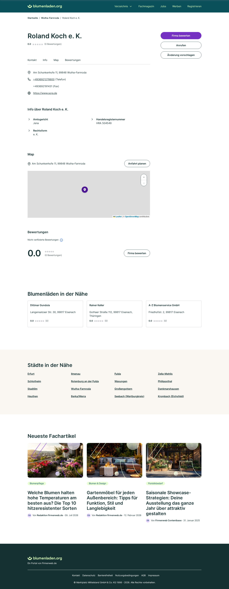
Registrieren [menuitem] (194, 6)
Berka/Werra (78, 396)
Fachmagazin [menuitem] (146, 6)
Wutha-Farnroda (50, 18)
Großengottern (123, 388)
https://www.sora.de (45, 93)
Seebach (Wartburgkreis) (129, 396)
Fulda (117, 373)
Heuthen (33, 396)
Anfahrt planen (137, 163)
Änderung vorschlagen (181, 55)
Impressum (153, 575)
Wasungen (120, 381)
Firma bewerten (137, 253)
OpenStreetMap (132, 216)
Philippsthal (165, 381)
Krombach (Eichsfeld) (171, 396)
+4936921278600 (44, 79)
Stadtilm (32, 388)
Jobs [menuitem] (163, 6)
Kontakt (76, 575)
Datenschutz (88, 575)
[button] (85, 190)
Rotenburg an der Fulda (85, 381)
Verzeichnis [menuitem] (121, 6)
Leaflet (118, 216)
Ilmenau (75, 373)
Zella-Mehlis (165, 373)
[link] (55, 314)
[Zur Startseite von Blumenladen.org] (45, 6)
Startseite (33, 18)
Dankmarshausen (168, 388)
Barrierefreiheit (105, 575)
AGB (143, 575)
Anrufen (181, 45)
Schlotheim (34, 381)
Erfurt (31, 373)
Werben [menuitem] (176, 6)
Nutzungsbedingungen (127, 575)
